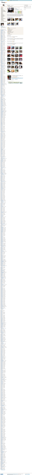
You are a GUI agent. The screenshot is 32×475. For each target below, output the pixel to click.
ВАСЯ (1, 123)
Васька (1, 115)
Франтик (2, 438)
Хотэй (1, 449)
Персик (1, 334)
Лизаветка (2, 212)
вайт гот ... (2, 107)
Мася (1, 253)
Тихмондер (2, 413)
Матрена (2, 263)
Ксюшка (2, 187)
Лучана (1, 214)
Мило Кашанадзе (2, 270)
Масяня (1, 255)
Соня (1, 384)
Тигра (1, 400)
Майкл (1, 223)
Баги (1, 59)
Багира (1, 61)
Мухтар (1, 318)
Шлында (2, 458)
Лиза (1, 209)
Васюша (1, 117)
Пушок (1, 351)
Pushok (1, 38)
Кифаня (1, 172)
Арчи (1, 56)
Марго (1, 234)
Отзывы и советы (3, 11)
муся (1, 309)
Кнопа (1, 177)
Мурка (1, 298)
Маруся (1, 249)
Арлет (1, 55)
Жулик (1, 152)
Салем (1, 371)
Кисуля (1, 170)
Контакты (4, 21)
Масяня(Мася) (2, 261)
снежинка (2, 383)
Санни (1, 372)
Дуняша (1, 140)
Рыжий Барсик (2, 360)
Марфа (1, 250)
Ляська (1, 221)
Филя (1, 434)
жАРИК (1, 149)
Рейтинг (2, 9)
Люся (1, 217)
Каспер (1, 160)
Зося (1, 155)
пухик (1, 348)
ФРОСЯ (1, 443)
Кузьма (1, 189)
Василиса (2, 114)
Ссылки (27, 474)
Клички (2, 19)
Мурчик (1, 305)
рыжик (1, 362)
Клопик (1, 176)
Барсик (1, 72)
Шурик (1, 462)
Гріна (1, 129)
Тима (1, 403)
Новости (2, 16)
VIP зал (2, 12)
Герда (1, 127)
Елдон (1, 146)
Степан (1, 392)
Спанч (1, 390)
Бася (1, 86)
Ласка (1, 203)
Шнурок (2, 459)
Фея (1, 432)
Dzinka (1, 32)
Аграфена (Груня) (2, 41)
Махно (1, 264)
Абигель (1, 39)
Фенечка (2, 431)
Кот (1, 179)
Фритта (1, 440)
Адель (1, 42)
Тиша (1, 414)
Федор (1, 429)
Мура (1, 286)
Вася (1, 118)
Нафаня (1, 326)
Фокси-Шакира (2, 437)
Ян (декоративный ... (3, 466)
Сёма (1, 378)
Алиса (1, 45)
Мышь (1, 320)
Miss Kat (2, 36)
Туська (1, 426)
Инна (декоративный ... (3, 158)
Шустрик (2, 463)
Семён (1, 374)
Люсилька (2, 215)
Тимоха (1, 410)
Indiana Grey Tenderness (13, 61)
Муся (1, 311)
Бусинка (2, 103)
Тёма (1, 398)
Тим (1, 401)
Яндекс (1, 467)
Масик (1, 252)
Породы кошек (3, 10)
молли (1, 276)
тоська (1, 422)
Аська (1, 58)
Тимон (1, 407)
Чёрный (1, 453)
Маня (1, 233)
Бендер (1, 92)
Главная (1, 21)
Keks (1, 33)
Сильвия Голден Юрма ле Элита (17, 69)
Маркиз (1, 236)
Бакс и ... (2, 65)
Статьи (2, 17)
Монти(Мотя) (2, 278)
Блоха (1, 93)
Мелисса (8, 72)
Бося (1, 100)
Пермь (17, 9)
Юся (1, 465)
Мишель (2, 274)
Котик (1, 180)
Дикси (1, 137)
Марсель (2, 243)
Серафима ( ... (2, 377)
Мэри (1, 321)
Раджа (1, 353)
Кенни (1, 165)
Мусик (1, 307)
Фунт (1, 444)
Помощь (29, 474)
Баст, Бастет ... (2, 83)
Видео (2, 8)
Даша (1, 133)
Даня (1, 130)
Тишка (1, 417)
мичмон (1, 273)
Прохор (1, 340)
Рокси (1, 356)
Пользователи (3, 18)
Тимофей (2, 408)
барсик (1, 71)
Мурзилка (2, 296)
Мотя (1, 283)
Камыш (1, 159)
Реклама (25, 474)
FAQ (5, 21)
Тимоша (2, 411)
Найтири (2, 323)
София (1, 389)
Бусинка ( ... (2, 104)
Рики (1, 354)
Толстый (2, 419)
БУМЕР (1, 101)
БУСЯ (1, 106)
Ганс (1, 126)
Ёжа (1, 148)
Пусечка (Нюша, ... (2, 343)
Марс (1, 242)
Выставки (2, 20)
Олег (1, 330)
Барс (1, 68)
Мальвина (2, 230)
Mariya (1, 35)
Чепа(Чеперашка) (2, 451)
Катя (1, 162)
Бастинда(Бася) (2, 84)
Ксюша (1, 186)
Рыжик (1, 365)
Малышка (2, 228)
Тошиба (1, 425)
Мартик (1, 247)
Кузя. (1, 198)
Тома (1, 420)
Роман (1, 357)
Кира (1, 169)
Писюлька (2, 339)
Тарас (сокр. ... (2, 397)
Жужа (1, 151)
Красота (2, 183)
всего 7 (13, 17)
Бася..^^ (2, 87)
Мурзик (1, 289)
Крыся (1, 184)
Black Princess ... (2, 30)
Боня (1, 97)
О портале (2, 0)
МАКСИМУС (2, 227)
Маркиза (2, 239)
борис (1, 98)
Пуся (1, 345)
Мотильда (2, 281)
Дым (1, 142)
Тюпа (1, 428)
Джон (1, 136)
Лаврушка (2, 200)
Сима (1, 380)
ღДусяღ (2, 469)
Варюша (2, 109)
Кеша (1, 166)
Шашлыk (2, 456)
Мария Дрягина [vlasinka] (10, 6)
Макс (1, 225)
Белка (1, 90)
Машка (1, 268)
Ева (1, 145)
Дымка (1, 143)
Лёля (1, 208)
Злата (1, 154)
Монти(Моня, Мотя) (2, 277)
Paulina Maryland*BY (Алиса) (9, 49)
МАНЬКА (2, 231)
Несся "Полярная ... (2, 328)
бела (1, 89)
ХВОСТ (1, 446)
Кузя (1, 192)
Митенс (1, 271)
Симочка (2, 381)
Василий (2, 112)
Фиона (1, 435)
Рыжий (1, 359)
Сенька (1, 375)
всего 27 (12, 45)
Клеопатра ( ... (2, 173)
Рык (1, 369)
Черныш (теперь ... (2, 452)
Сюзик (1, 395)
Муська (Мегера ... (2, 308)
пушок (1, 350)
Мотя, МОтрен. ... (2, 284)
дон (1, 139)
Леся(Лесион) (2, 206)
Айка (1, 43)
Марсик (1, 245)
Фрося (1, 441)
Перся (1, 337)
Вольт (1, 124)
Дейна (1, 134)
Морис (1, 280)
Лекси (1, 205)
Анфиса (1, 52)
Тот (1, 423)
